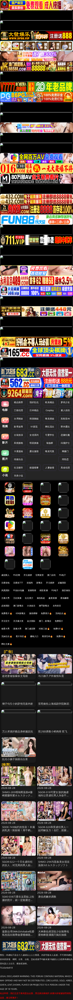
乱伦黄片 (29, 598)
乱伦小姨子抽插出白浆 (15, 759)
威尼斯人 (5, 575)
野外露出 (65, 426)
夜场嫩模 (64, 598)
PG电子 (62, 575)
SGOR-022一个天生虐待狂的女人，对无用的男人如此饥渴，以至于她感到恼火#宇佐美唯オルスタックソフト (18, 866)
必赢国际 (62, 582)
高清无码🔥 (47, 636)
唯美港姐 (49, 418)
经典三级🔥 (44, 628)
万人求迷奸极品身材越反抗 (17, 731)
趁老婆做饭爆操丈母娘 (15, 676)
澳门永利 (51, 575)
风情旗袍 (18, 442)
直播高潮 (32, 590)
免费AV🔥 (61, 636)
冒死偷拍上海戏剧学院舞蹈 (53, 703)
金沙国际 (31, 621)
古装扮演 (18, 434)
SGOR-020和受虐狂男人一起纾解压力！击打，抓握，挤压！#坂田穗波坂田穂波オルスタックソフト (54, 832)
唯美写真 (49, 451)
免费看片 (59, 621)
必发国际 (5, 605)
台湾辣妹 (18, 418)
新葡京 (39, 582)
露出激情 (34, 451)
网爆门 (65, 451)
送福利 (30, 582)
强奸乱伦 (34, 402)
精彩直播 (44, 590)
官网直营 (39, 575)
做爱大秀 (5, 628)
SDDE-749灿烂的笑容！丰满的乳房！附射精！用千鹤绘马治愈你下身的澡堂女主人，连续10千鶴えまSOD (18, 832)
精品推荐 (18, 402)
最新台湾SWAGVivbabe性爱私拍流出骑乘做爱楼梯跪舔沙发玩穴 (18, 935)
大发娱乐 (31, 605)
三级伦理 (18, 410)
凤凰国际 (5, 590)
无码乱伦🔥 (60, 613)
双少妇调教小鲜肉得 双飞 (52, 731)
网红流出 (49, 426)
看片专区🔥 (21, 636)
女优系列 (34, 434)
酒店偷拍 (66, 590)
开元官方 (5, 621)
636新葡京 (21, 613)
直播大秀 (17, 628)
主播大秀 (5, 598)
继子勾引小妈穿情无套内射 (17, 703)
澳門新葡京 (44, 605)
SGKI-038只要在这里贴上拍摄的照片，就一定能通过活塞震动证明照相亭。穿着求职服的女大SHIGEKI (18, 901)
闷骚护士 (65, 442)
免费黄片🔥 (46, 613)
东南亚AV (65, 418)
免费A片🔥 (58, 628)
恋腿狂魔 (65, 434)
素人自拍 (65, 410)
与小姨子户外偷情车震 (51, 676)
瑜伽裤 (49, 442)
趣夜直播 (53, 598)
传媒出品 (18, 459)
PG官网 (16, 575)
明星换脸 (34, 442)
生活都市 (18, 467)
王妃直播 (17, 598)
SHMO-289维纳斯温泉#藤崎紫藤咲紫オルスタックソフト (17, 795)
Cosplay (50, 410)
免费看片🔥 (6, 613)
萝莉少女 (65, 402)
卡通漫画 (18, 451)
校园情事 (34, 467)
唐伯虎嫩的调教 (47, 896)
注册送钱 (5, 582)
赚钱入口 (34, 636)
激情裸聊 (33, 613)
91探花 (34, 426)
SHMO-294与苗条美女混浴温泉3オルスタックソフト (53, 863)
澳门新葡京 (18, 605)
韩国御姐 (34, 418)
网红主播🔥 (6, 644)
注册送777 (18, 582)
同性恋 (65, 459)
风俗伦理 (65, 467)
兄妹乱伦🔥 (6, 636)
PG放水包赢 (18, 590)
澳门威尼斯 (30, 628)
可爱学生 (49, 434)
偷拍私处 (41, 598)
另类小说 (18, 475)
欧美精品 (49, 402)
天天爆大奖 (18, 621)
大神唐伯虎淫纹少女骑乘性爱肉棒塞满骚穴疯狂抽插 (53, 933)
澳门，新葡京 (45, 621)
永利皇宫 (57, 605)
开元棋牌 (28, 575)
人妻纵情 (49, 467)
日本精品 (34, 410)
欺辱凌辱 (18, 426)
